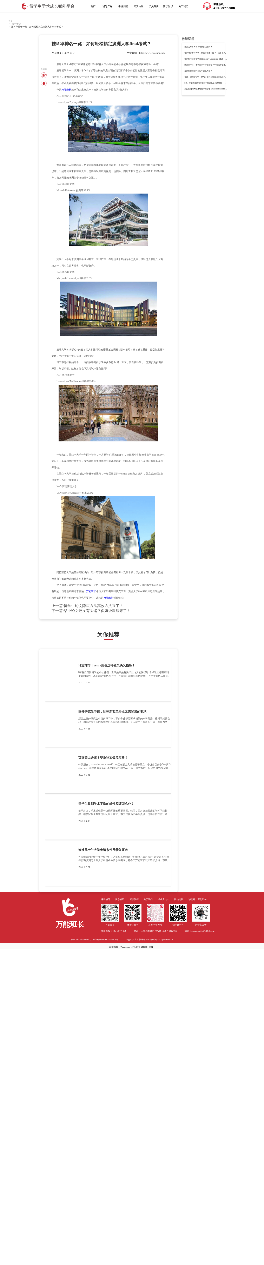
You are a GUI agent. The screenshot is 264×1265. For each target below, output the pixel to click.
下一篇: (91, 611)
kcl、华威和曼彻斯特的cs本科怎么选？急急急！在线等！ (207, 83)
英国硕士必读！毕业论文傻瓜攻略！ (103, 757)
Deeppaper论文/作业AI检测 (133, 947)
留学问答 (134, 899)
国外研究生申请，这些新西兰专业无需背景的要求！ (114, 711)
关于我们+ (184, 6)
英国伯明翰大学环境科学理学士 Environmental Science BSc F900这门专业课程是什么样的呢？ (222, 89)
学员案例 (154, 6)
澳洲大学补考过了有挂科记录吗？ (198, 47)
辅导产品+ (108, 6)
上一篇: (87, 606)
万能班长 (66, 89)
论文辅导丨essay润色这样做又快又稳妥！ (106, 665)
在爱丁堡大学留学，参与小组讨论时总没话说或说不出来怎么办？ (211, 77)
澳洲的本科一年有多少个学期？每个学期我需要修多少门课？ (209, 65)
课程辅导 (105, 899)
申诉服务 (123, 6)
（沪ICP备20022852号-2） (81, 939)
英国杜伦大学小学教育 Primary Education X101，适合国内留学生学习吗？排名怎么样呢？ (221, 59)
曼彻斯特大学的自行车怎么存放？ (198, 71)
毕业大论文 (163, 899)
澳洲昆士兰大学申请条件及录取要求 (103, 850)
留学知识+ (168, 6)
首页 (93, 6)
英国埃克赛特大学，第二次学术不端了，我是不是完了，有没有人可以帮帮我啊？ (217, 53)
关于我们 (148, 899)
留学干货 (16, 24)
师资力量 (139, 6)
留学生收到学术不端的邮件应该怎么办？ (106, 803)
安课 (151, 947)
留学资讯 (119, 899)
